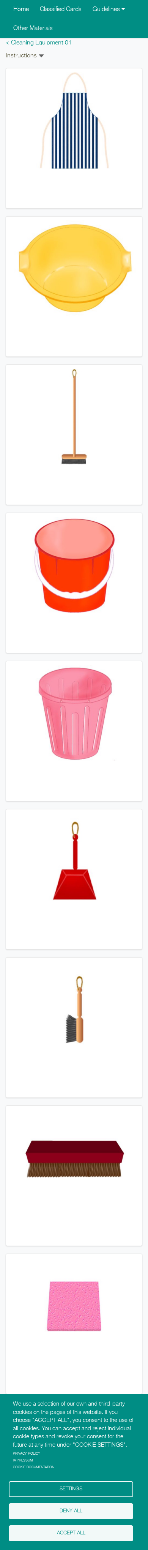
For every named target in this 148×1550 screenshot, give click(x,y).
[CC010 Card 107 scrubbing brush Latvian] (74, 1158)
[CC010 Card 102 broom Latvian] (74, 417)
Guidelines (107, 9)
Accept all (71, 1533)
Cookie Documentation (33, 1467)
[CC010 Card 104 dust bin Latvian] (74, 713)
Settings (71, 1489)
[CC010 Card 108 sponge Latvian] (74, 1306)
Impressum (23, 1460)
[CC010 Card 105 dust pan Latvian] (74, 861)
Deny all (71, 1511)
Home (21, 9)
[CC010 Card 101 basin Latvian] (74, 269)
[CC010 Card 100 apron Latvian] (74, 120)
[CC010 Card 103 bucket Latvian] (74, 565)
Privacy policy (26, 1453)
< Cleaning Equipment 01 (39, 43)
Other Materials (33, 28)
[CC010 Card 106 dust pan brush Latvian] (74, 1010)
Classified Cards (61, 9)
